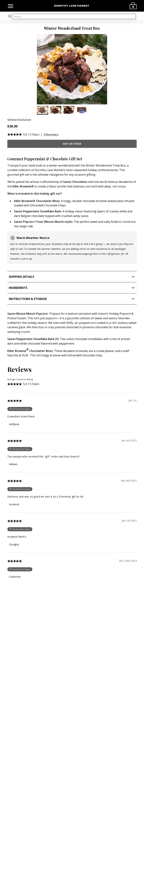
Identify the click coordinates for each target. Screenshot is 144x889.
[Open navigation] (10, 5)
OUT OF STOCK (72, 143)
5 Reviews (51, 134)
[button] (103, 69)
